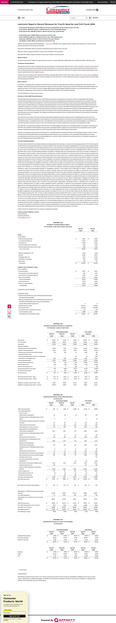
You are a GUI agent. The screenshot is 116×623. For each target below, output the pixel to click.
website (42, 72)
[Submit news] (9, 306)
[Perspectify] (9, 310)
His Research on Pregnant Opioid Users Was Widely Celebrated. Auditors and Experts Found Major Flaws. (60, 2)
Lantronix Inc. (49, 43)
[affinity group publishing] (9, 313)
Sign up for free (14, 616)
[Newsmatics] (9, 316)
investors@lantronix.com (24, 217)
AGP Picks (4, 2)
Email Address (8, 610)
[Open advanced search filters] (89, 17)
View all (113, 2)
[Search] (86, 17)
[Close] (26, 593)
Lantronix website (86, 75)
